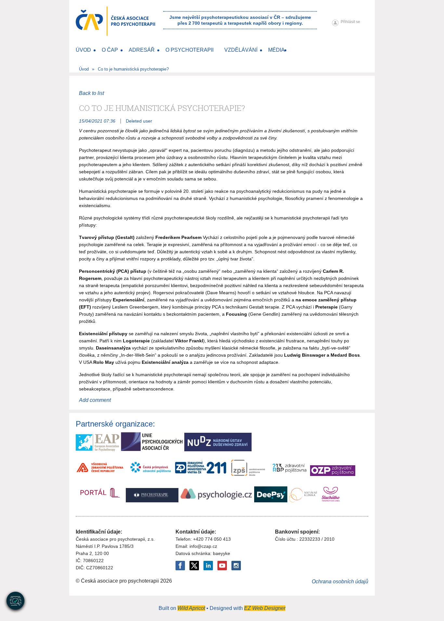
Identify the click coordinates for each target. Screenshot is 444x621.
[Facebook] (180, 565)
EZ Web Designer (264, 608)
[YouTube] (222, 565)
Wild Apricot (191, 608)
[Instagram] (236, 565)
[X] (194, 565)
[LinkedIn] (208, 565)
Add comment (95, 400)
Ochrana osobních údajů (340, 581)
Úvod (84, 69)
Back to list (91, 93)
